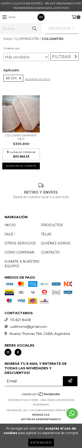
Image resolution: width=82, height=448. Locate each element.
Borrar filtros (37, 79)
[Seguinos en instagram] (8, 352)
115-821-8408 (20, 320)
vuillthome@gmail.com (28, 327)
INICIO (10, 225)
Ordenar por (11, 48)
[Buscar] (34, 28)
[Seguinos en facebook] (18, 352)
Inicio (7, 39)
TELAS (46, 234)
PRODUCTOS (52, 225)
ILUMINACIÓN (27, 39)
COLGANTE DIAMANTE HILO (21, 137)
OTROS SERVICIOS (20, 243)
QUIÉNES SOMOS (55, 243)
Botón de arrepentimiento (41, 419)
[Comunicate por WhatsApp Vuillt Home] (72, 413)
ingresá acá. (41, 414)
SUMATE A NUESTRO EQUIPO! (22, 263)
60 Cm (11, 78)
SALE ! (10, 234)
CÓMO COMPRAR (19, 252)
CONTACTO (50, 252)
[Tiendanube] (41, 395)
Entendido (41, 442)
